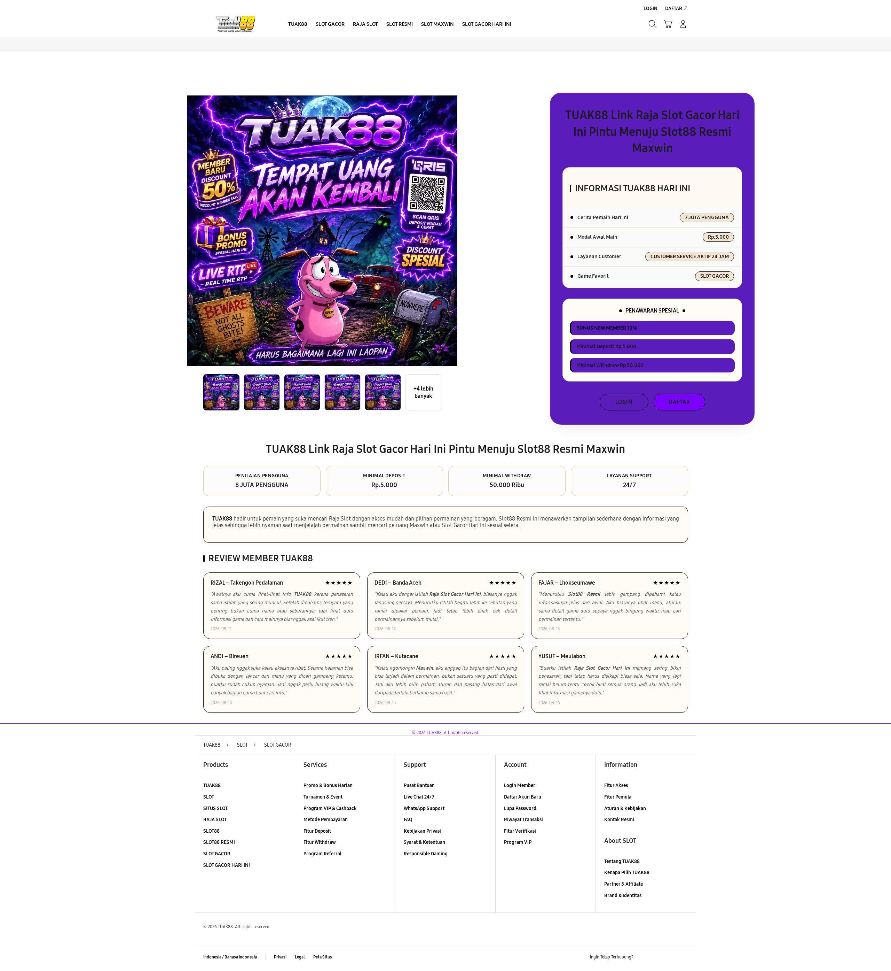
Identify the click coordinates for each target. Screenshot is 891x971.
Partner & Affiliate (623, 884)
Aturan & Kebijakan (625, 808)
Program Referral (322, 854)
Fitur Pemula (617, 797)
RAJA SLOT (215, 820)
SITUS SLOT (215, 808)
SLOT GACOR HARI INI (226, 865)
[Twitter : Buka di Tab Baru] (656, 957)
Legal (300, 957)
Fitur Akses (616, 785)
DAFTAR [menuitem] (673, 8)
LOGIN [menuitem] (650, 8)
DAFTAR (679, 402)
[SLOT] (236, 24)
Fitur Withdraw (319, 842)
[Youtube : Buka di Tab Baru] (683, 957)
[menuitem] (298, 25)
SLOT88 (211, 831)
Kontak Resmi (619, 820)
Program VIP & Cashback (330, 808)
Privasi (280, 957)
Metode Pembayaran (325, 820)
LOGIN (623, 402)
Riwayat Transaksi (523, 820)
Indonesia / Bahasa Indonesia (230, 957)
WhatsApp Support (424, 808)
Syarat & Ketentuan (424, 842)
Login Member (519, 785)
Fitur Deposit (317, 831)
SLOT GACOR (216, 854)
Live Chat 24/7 (419, 797)
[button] (668, 24)
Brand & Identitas (622, 896)
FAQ (408, 820)
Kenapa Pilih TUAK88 (626, 873)
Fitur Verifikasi (520, 831)
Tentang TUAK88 (622, 861)
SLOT (208, 797)
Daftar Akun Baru (522, 797)
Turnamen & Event (322, 797)
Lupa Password (520, 808)
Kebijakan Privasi (422, 831)
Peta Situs (322, 957)
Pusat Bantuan (419, 785)
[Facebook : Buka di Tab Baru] (643, 957)
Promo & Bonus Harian (328, 785)
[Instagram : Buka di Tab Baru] (670, 957)
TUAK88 (222, 518)
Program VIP (517, 842)
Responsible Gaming (426, 854)
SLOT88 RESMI (219, 842)
